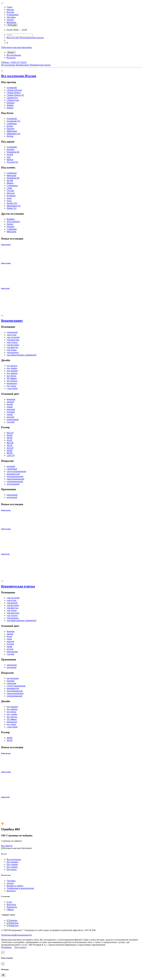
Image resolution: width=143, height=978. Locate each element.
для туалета (12, 342)
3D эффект (12, 378)
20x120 (10, 448)
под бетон (11, 376)
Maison (10, 159)
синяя (9, 646)
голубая (10, 654)
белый (10, 404)
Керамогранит (22, 65)
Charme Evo (12, 97)
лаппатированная (15, 693)
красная (10, 641)
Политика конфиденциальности (16, 935)
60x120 (10, 433)
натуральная (12, 678)
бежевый (11, 399)
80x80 (9, 453)
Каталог (10, 12)
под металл (12, 365)
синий (10, 414)
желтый (10, 417)
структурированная (16, 686)
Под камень (12, 864)
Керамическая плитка (40, 65)
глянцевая (11, 683)
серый (10, 407)
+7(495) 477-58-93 (17, 62)
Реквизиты (12, 907)
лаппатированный (15, 479)
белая (9, 636)
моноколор (12, 383)
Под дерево (12, 867)
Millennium (12, 131)
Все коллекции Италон (18, 76)
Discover (11, 193)
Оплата (10, 19)
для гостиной (13, 337)
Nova (9, 200)
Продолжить (20, 947)
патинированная (14, 691)
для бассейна (13, 345)
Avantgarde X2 (13, 121)
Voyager (10, 190)
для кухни (11, 335)
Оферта (10, 909)
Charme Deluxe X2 (15, 95)
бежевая (10, 631)
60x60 (9, 435)
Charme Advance (14, 90)
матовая (10, 681)
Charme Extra (13, 100)
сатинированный (15, 481)
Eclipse (10, 126)
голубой (11, 422)
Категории (12, 25)
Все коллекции (14, 55)
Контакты (11, 22)
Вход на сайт (13, 37)
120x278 (11, 455)
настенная (11, 667)
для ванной (12, 332)
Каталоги (11, 57)
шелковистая (13, 688)
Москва (10, 9)
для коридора (13, 340)
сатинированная (14, 696)
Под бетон (12, 869)
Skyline (10, 136)
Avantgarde (12, 87)
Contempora (12, 185)
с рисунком (12, 388)
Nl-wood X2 (12, 162)
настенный (12, 497)
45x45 (9, 440)
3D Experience (13, 221)
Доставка (11, 17)
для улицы (12, 350)
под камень (12, 373)
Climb (9, 188)
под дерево (12, 368)
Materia (10, 183)
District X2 (11, 208)
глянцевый (12, 469)
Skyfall (10, 154)
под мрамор (12, 371)
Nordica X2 (12, 203)
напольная (12, 665)
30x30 (9, 445)
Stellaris (10, 105)
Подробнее (6, 947)
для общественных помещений (21, 355)
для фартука (12, 347)
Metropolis (11, 175)
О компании (12, 14)
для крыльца (13, 352)
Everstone (11, 195)
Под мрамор (12, 862)
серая (9, 639)
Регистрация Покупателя (31, 37)
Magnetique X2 (14, 206)
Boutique (11, 219)
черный (10, 402)
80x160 (10, 443)
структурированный (16, 471)
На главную (6, 845)
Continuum (12, 123)
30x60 (9, 438)
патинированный (15, 476)
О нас (9, 902)
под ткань (11, 386)
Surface (10, 108)
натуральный (13, 484)
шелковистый (13, 474)
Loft (8, 157)
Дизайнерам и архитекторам (20, 888)
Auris (9, 198)
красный (11, 409)
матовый (11, 466)
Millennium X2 (13, 133)
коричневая (12, 651)
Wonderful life (13, 152)
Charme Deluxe (14, 92)
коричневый (12, 419)
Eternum (10, 102)
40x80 (9, 450)
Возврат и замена (15, 885)
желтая (10, 649)
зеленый (11, 412)
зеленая (10, 644)
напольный (12, 495)
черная (10, 634)
